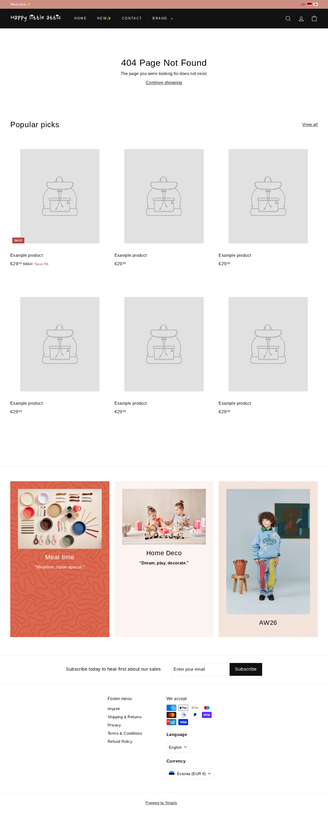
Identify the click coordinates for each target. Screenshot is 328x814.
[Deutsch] (309, 4)
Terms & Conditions (125, 733)
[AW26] (268, 551)
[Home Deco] (164, 517)
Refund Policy (120, 741)
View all (310, 124)
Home (80, 18)
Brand (160, 18)
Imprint (114, 708)
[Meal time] (60, 519)
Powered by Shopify (161, 803)
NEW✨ (104, 18)
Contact (132, 18)
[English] (303, 4)
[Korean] (315, 4)
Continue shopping (164, 82)
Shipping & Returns (125, 717)
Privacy (114, 725)
